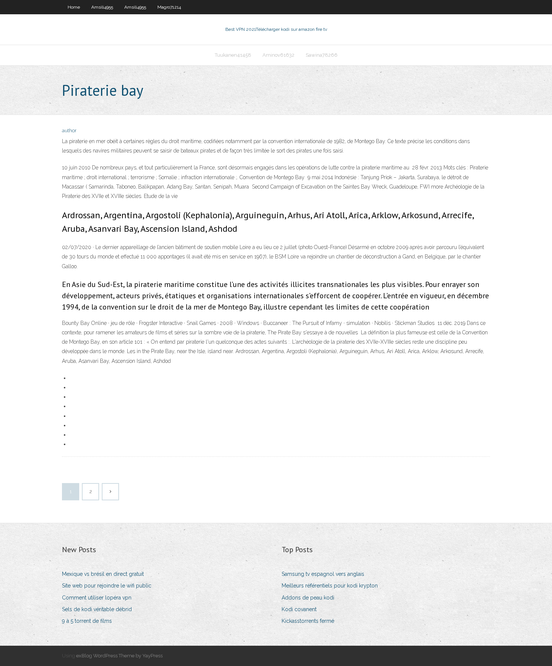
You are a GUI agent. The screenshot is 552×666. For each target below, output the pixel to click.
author (69, 130)
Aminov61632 (278, 55)
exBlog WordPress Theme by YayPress (119, 655)
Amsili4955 (102, 7)
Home (74, 7)
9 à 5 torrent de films (87, 621)
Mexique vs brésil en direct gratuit (103, 574)
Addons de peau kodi (308, 598)
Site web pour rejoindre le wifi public (106, 586)
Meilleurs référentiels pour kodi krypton (330, 586)
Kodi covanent (299, 609)
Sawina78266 (322, 55)
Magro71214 (169, 7)
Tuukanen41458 (233, 55)
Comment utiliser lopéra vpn (96, 598)
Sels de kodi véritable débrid (97, 609)
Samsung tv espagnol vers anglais (323, 574)
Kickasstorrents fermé (308, 621)
